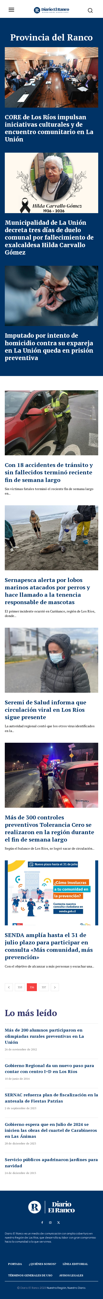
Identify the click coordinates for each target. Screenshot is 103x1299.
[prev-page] (9, 987)
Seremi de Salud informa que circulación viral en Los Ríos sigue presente (45, 709)
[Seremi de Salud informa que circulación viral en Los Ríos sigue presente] (51, 660)
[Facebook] (42, 1223)
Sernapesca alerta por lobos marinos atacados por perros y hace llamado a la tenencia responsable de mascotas (47, 591)
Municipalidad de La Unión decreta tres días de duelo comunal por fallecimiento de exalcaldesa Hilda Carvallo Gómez (49, 237)
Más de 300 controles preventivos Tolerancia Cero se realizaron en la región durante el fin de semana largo (49, 828)
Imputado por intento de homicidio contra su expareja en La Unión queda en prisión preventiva (49, 347)
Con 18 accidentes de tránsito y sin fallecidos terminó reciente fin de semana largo (49, 472)
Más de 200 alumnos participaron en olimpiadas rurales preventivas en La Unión (44, 1036)
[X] (58, 1223)
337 (44, 987)
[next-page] (55, 987)
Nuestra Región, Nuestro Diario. (66, 1287)
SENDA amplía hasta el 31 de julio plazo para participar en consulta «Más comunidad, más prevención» (49, 946)
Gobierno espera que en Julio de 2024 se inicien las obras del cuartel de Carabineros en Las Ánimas (51, 1130)
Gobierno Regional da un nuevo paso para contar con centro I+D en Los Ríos (49, 1068)
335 (20, 987)
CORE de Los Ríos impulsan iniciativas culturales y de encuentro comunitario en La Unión (49, 128)
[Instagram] (50, 1223)
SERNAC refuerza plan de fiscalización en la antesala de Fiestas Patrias (51, 1097)
